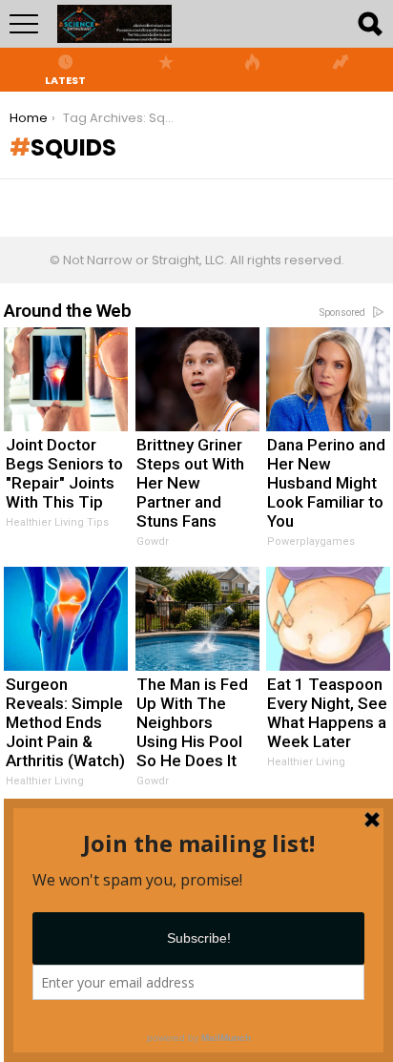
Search (369, 24)
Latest (65, 79)
